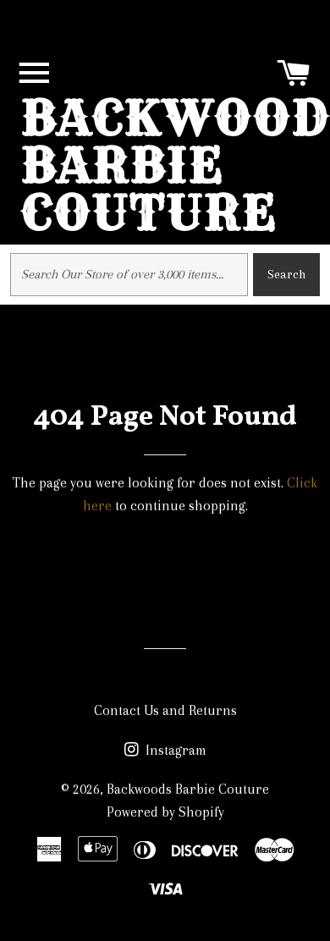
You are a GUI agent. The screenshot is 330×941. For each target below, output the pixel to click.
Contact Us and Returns (165, 710)
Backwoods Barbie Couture (188, 789)
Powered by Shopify (165, 812)
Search (286, 274)
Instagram (174, 750)
